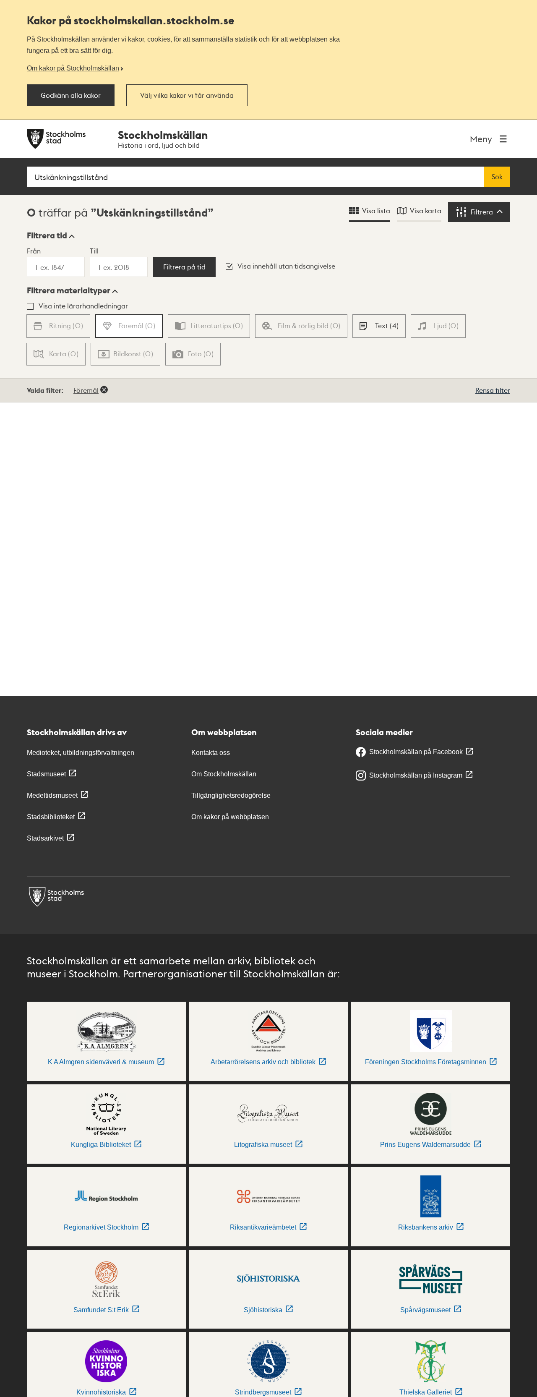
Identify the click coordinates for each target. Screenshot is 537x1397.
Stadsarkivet (45, 838)
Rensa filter (492, 390)
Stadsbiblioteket (51, 816)
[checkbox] (378, 326)
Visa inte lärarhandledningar (83, 305)
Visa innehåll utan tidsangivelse (286, 265)
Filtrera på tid (184, 267)
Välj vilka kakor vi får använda (187, 95)
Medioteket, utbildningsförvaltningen (80, 752)
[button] (51, 235)
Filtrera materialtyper (68, 290)
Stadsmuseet (46, 774)
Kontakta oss (210, 752)
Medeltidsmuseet (52, 795)
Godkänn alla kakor (71, 95)
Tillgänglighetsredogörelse (231, 795)
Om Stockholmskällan (223, 774)
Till (94, 250)
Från (34, 250)
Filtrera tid (47, 235)
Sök (497, 176)
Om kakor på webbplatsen (230, 816)
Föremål (86, 390)
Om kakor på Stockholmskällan (73, 68)
